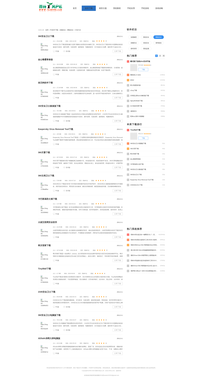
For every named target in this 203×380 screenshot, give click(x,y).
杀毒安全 (63, 30)
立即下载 (117, 51)
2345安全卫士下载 (46, 292)
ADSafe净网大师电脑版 (49, 338)
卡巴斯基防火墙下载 (47, 199)
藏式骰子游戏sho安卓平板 (139, 61)
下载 (143, 69)
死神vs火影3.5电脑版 (146, 116)
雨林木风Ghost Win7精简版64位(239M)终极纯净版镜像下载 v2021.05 (146, 245)
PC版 (57, 51)
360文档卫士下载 (46, 175)
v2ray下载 (146, 90)
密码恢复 (159, 43)
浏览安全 (146, 43)
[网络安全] (120, 36)
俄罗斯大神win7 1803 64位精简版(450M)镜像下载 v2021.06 (146, 271)
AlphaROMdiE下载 (146, 101)
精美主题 (103, 8)
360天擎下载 (44, 152)
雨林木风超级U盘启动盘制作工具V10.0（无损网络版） (146, 260)
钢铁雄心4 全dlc (146, 75)
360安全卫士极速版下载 (49, 106)
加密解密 (134, 37)
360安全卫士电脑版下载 (49, 315)
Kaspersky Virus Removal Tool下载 (55, 129)
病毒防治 (134, 43)
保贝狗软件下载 (45, 83)
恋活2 (146, 80)
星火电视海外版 (146, 85)
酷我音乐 (146, 111)
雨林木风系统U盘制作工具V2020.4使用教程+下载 (146, 240)
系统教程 (117, 8)
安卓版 (68, 51)
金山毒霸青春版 (45, 59)
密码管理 (134, 48)
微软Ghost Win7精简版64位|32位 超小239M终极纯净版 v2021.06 (146, 266)
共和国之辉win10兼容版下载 (146, 96)
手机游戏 (145, 8)
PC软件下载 (54, 30)
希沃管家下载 (44, 245)
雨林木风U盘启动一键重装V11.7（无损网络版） (146, 235)
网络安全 (70, 30)
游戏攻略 (159, 8)
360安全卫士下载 (46, 36)
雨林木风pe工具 (51, 7)
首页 (75, 8)
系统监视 (146, 48)
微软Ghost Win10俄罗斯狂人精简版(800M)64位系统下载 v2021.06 (146, 255)
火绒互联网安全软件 (47, 222)
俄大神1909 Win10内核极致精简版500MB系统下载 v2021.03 (146, 250)
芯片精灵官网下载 (146, 106)
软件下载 (89, 8)
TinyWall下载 (44, 268)
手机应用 (131, 8)
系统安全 (146, 37)
